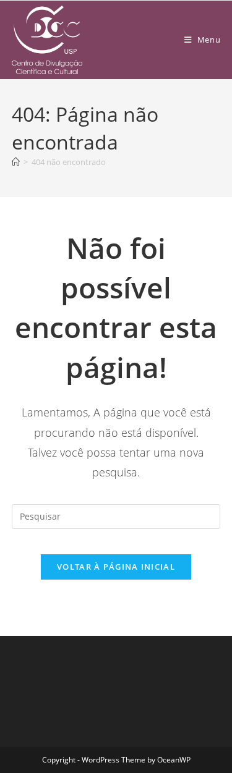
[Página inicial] (16, 161)
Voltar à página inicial (116, 566)
